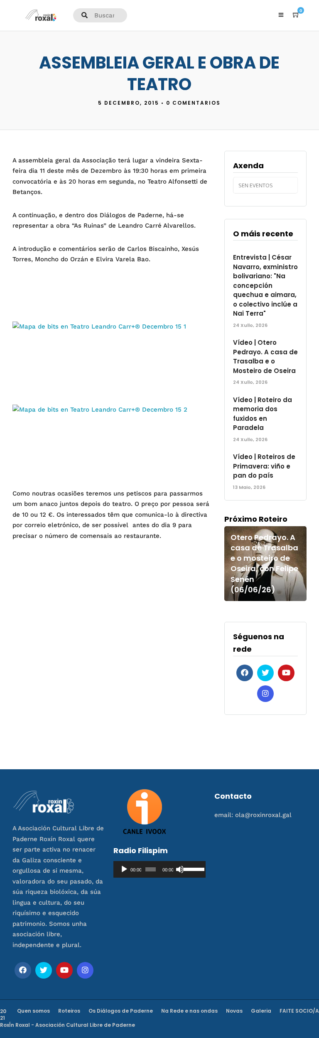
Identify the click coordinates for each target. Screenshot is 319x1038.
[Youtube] (286, 673)
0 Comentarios (193, 102)
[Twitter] (265, 673)
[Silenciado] (180, 869)
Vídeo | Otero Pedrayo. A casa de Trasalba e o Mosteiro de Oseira (265, 356)
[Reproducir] (124, 869)
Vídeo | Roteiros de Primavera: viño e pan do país (264, 466)
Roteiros (69, 1010)
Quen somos (33, 1010)
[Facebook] (244, 673)
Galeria (261, 1010)
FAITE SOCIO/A (299, 1010)
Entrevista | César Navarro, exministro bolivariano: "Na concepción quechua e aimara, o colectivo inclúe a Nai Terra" (265, 285)
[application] (159, 869)
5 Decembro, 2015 (128, 102)
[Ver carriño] (296, 15)
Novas (234, 1010)
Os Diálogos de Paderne (120, 1010)
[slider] (192, 868)
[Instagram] (265, 693)
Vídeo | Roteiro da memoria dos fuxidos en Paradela (262, 413)
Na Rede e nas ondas (189, 1010)
